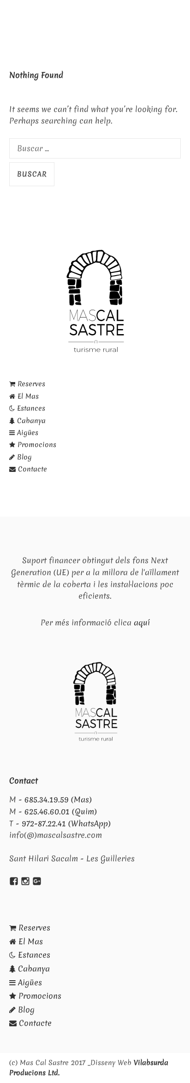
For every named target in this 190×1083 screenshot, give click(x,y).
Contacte (31, 469)
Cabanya (30, 420)
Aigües (26, 432)
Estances (30, 408)
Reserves (30, 383)
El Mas (27, 396)
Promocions (35, 444)
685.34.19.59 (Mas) (58, 799)
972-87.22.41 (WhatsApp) (66, 823)
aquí (142, 622)
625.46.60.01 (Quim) (60, 811)
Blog (23, 457)
